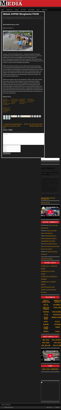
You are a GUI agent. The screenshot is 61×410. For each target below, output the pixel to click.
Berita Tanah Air (17, 17)
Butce (46, 305)
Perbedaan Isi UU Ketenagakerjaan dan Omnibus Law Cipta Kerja (6, 109)
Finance (46, 312)
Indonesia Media (10, 17)
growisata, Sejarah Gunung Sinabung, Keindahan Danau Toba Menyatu (6, 102)
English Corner (46, 308)
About (16, 10)
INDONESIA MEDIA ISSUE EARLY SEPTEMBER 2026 (48, 198)
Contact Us (9, 10)
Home (2, 10)
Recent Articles (23, 17)
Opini (46, 321)
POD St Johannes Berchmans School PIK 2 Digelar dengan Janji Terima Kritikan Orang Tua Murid (50, 246)
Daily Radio (31, 10)
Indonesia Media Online (8, 407)
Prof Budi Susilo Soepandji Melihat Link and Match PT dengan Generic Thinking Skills (12, 125)
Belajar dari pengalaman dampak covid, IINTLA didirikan (14, 101)
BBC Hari (46, 342)
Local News (46, 318)
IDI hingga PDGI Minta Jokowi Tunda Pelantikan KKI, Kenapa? (22, 101)
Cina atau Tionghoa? (50, 369)
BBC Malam (46, 345)
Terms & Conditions (5, 404)
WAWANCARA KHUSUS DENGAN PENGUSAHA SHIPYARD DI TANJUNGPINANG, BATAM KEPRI (49, 238)
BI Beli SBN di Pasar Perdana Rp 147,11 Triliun (31, 100)
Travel (46, 331)
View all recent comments (47, 258)
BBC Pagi (46, 340)
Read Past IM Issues (45, 202)
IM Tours (23, 10)
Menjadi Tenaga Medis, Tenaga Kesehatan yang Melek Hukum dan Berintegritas (48, 289)
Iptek (46, 314)
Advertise (44, 10)
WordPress (58, 407)
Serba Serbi (46, 328)
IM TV (38, 10)
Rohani (46, 324)
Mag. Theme (49, 407)
